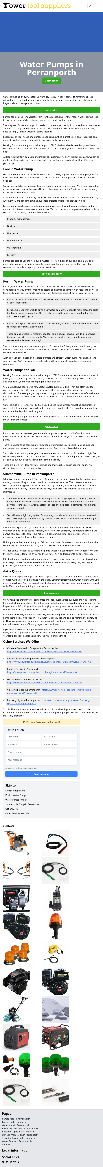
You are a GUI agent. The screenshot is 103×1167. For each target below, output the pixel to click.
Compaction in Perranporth (16, 1118)
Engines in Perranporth (14, 1122)
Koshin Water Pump (15, 795)
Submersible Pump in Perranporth (22, 804)
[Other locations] (90, 6)
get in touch (51, 426)
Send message (41, 774)
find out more (51, 593)
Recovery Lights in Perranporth (18, 1131)
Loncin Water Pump (15, 790)
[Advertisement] (51, 32)
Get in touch (51, 80)
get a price (51, 110)
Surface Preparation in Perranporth (20, 1134)
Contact (6, 1144)
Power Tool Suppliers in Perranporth (20, 1128)
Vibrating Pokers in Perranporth (18, 1138)
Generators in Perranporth (16, 1125)
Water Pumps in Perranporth (17, 1141)
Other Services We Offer (17, 813)
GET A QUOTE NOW (51, 274)
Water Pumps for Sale (16, 799)
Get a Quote (11, 808)
